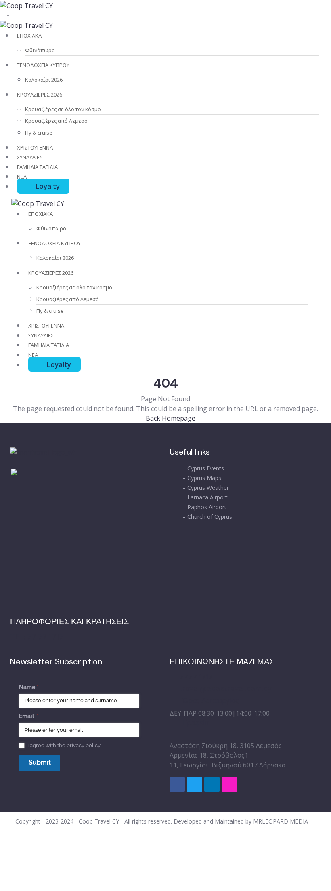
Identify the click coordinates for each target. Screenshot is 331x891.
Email (40, 716)
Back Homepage (169, 418)
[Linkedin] (212, 784)
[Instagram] (229, 784)
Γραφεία (196, 723)
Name (40, 687)
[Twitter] (194, 784)
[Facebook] (177, 784)
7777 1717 (196, 677)
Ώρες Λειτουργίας (211, 701)
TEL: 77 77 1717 (36, 637)
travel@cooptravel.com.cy (225, 688)
